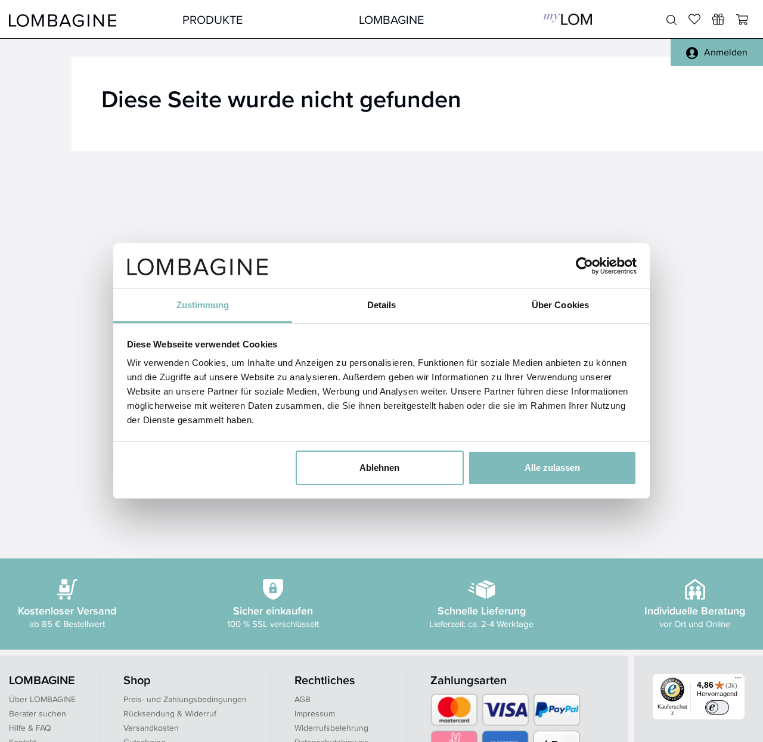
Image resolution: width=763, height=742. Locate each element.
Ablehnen (379, 467)
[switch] (717, 707)
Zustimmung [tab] (202, 305)
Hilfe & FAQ (30, 728)
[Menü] (738, 680)
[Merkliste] (694, 19)
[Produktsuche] (671, 20)
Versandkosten (151, 728)
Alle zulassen (552, 467)
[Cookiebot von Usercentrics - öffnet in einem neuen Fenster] (584, 266)
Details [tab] (381, 305)
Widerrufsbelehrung (331, 728)
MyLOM (567, 19)
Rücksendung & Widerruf (169, 713)
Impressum (314, 713)
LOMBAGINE (391, 19)
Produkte (212, 19)
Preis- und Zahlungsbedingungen (185, 699)
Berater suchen (37, 713)
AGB (302, 699)
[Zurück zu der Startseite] (62, 19)
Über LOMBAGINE (42, 699)
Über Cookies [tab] (560, 305)
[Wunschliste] (718, 19)
